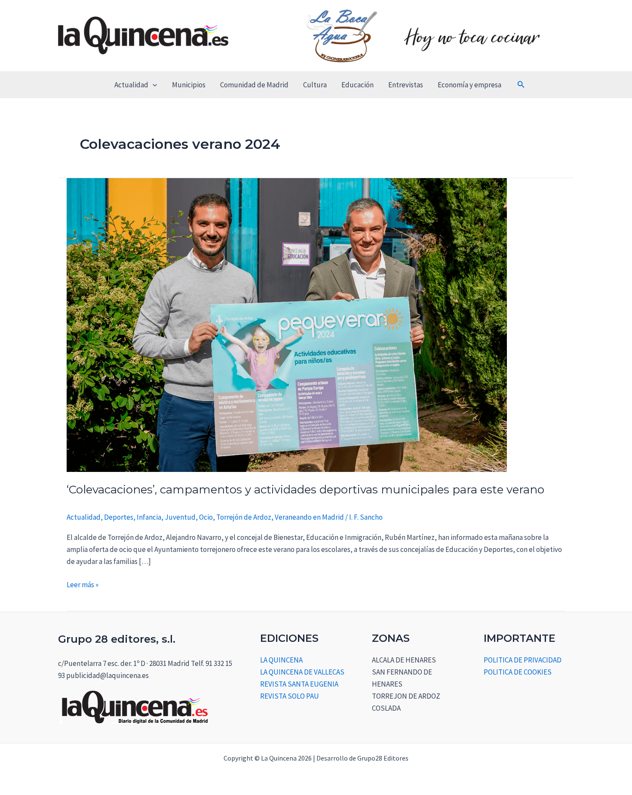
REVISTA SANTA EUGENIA (299, 684)
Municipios (189, 84)
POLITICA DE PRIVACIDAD (522, 660)
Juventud (180, 517)
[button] (152, 85)
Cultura (315, 84)
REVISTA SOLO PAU (289, 696)
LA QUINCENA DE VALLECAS (302, 672)
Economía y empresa (469, 84)
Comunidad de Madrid (254, 84)
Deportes (118, 517)
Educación (357, 84)
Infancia (149, 517)
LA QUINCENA (281, 660)
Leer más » (82, 584)
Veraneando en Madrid (309, 517)
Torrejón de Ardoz (243, 517)
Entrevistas (405, 84)
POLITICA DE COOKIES (518, 672)
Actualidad (131, 84)
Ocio (206, 517)
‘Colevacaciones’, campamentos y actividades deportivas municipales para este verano (305, 489)
